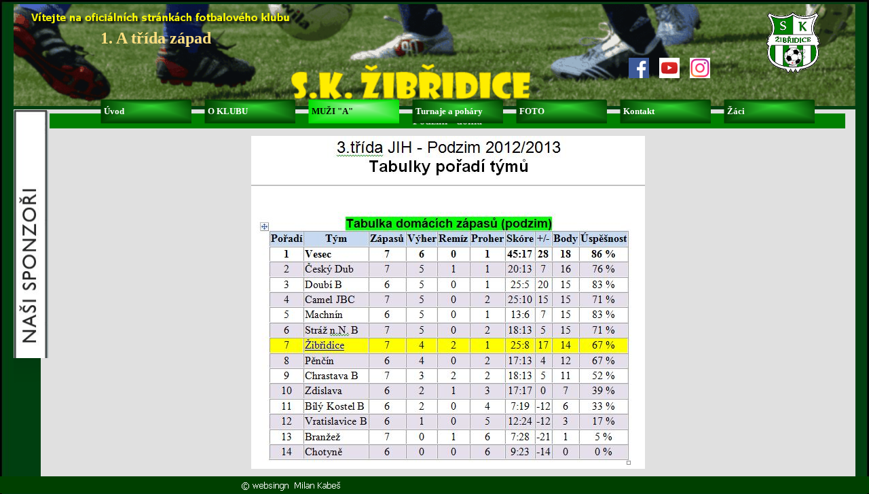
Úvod (114, 111)
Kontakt (638, 111)
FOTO (531, 111)
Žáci (736, 111)
